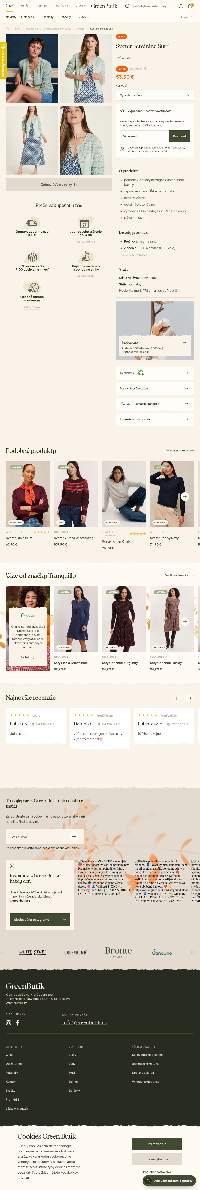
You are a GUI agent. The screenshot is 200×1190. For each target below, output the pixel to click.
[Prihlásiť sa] (181, 6)
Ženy (9, 6)
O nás (184, 17)
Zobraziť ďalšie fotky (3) (59, 184)
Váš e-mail (20, 837)
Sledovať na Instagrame (31, 919)
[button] (184, 496)
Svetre (80, 28)
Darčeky (61, 6)
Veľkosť (122, 85)
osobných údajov (67, 848)
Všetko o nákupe (86, 242)
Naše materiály (86, 276)
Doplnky (48, 17)
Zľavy (82, 17)
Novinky (11, 17)
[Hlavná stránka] (104, 6)
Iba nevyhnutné (157, 1159)
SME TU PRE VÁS (32, 307)
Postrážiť (179, 136)
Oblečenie (28, 17)
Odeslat (73, 836)
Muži (24, 6)
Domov (41, 6)
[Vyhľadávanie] (149, 6)
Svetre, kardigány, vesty (57, 28)
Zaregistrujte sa (160, 147)
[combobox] (151, 6)
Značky (66, 17)
